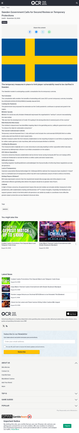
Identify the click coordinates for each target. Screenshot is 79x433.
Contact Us (5, 371)
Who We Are (6, 367)
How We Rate (6, 375)
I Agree (67, 426)
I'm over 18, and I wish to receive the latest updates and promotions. (25, 347)
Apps (3, 386)
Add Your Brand (7, 382)
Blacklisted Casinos (8, 379)
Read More (15, 429)
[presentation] (75, 244)
